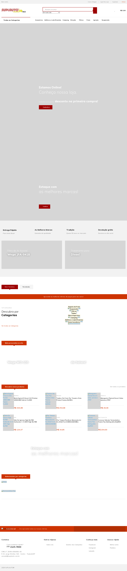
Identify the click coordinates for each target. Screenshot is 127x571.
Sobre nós (50, 545)
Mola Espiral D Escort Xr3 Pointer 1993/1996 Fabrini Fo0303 (26, 399)
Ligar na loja (104, 2)
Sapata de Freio (74, 307)
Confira (45, 206)
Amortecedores (74, 322)
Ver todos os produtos (118, 387)
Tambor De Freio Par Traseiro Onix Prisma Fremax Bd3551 (68, 399)
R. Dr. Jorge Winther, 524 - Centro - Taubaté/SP (18, 554)
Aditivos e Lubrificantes (52, 20)
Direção (73, 20)
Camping (66, 20)
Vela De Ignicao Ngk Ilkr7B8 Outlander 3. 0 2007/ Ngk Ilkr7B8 (25, 421)
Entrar (124, 2)
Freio (88, 20)
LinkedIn (91, 551)
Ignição (96, 20)
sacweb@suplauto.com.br (10, 556)
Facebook (92, 545)
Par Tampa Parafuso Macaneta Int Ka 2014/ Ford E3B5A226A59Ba (69, 421)
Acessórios (39, 20)
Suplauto (115, 2)
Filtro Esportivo (74, 315)
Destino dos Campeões (74, 545)
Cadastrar (46, 107)
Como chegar (92, 2)
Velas (74, 313)
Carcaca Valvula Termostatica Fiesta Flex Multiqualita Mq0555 (109, 421)
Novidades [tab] (26, 287)
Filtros (81, 20)
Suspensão (106, 20)
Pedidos (113, 548)
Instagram (92, 548)
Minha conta (114, 545)
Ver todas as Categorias (9, 326)
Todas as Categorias (11, 20)
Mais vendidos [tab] (10, 287)
